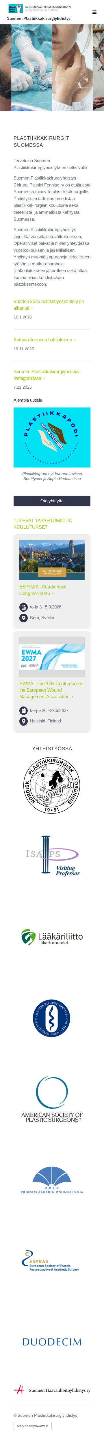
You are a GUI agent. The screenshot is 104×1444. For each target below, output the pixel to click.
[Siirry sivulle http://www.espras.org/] (52, 1261)
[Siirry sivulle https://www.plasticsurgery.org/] (52, 1098)
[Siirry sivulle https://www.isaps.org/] (52, 856)
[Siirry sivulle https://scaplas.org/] (52, 785)
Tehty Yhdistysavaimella (33, 1425)
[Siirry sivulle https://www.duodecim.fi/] (52, 1341)
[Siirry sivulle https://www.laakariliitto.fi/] (52, 937)
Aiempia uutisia (28, 400)
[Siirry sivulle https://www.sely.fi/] (52, 1180)
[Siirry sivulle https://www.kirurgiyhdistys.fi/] (52, 1018)
